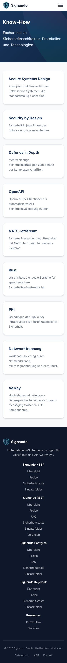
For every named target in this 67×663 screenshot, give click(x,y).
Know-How (33, 622)
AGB (36, 655)
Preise (33, 477)
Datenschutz (22, 655)
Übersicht (33, 471)
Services (33, 628)
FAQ (33, 516)
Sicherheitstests (33, 483)
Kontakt (47, 655)
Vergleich (33, 534)
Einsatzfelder (33, 489)
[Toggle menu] (60, 5)
